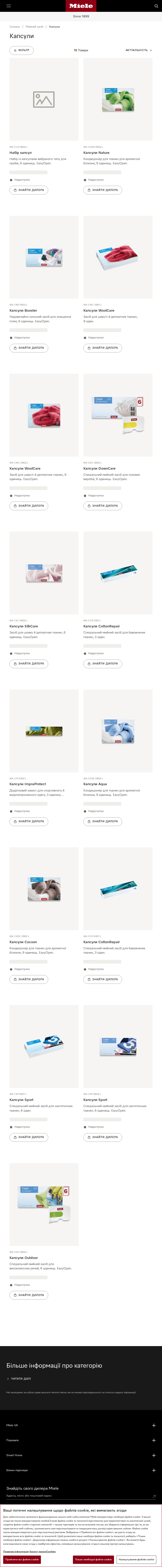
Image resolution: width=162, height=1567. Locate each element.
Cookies (51, 1551)
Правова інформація (16, 1551)
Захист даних (37, 1551)
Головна (14, 26)
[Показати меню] (8, 6)
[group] (44, 132)
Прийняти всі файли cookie (22, 1559)
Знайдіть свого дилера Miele (32, 1488)
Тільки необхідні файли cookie (93, 1559)
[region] (81, 1535)
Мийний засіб (34, 26)
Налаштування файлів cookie (136, 1559)
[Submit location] (154, 1496)
